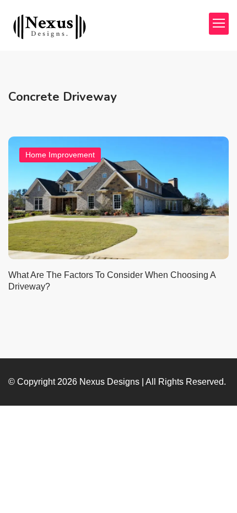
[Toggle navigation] (219, 24)
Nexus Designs (109, 381)
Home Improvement (60, 154)
